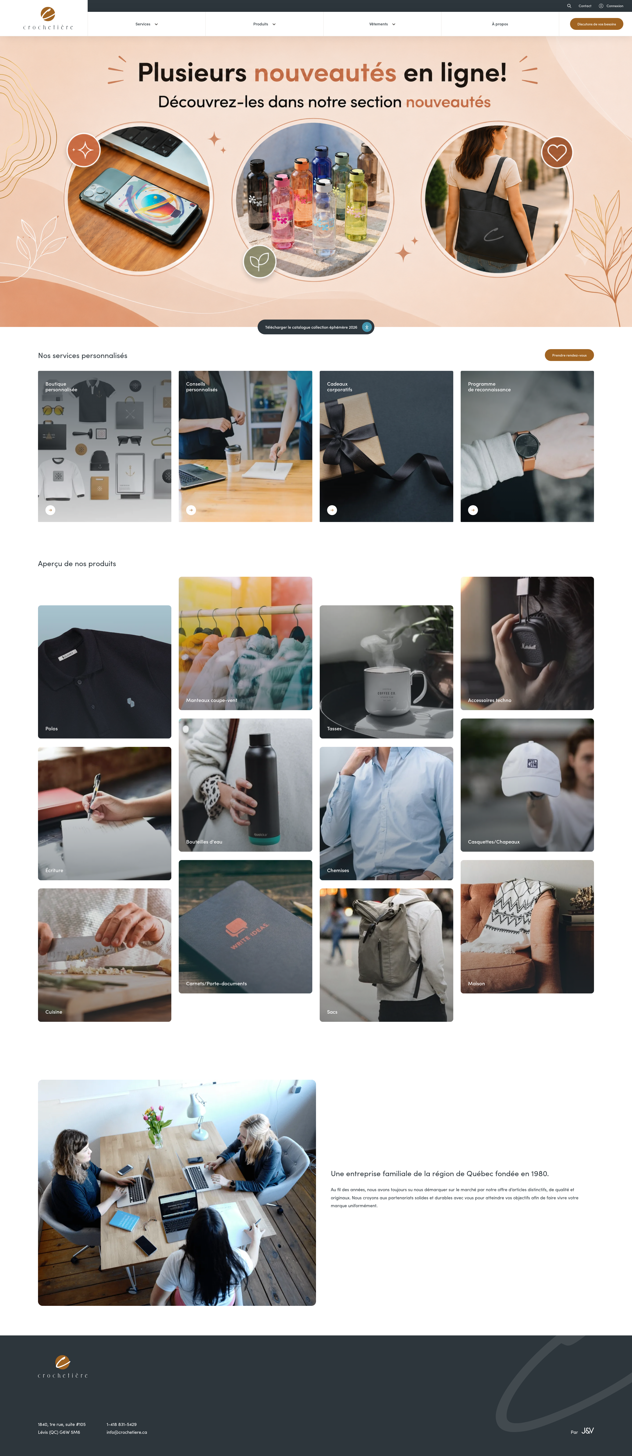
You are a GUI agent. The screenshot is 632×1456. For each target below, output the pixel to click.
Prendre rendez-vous (569, 355)
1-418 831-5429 (122, 1424)
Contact (585, 6)
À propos (500, 23)
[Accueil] (48, 33)
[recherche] (568, 6)
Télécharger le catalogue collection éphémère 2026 (311, 327)
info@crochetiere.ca (127, 1432)
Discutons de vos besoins (596, 23)
